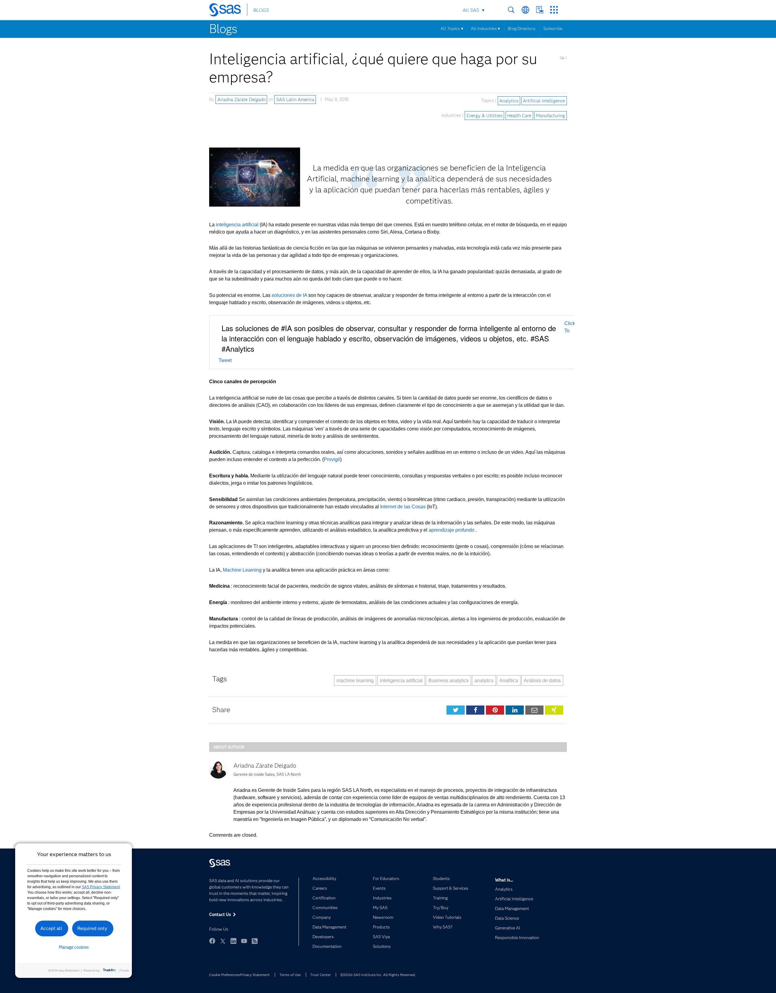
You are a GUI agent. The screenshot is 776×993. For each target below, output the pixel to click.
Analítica (508, 680)
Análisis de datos (542, 680)
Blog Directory (521, 28)
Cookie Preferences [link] (224, 974)
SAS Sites (554, 10)
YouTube (244, 941)
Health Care (519, 115)
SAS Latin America (295, 99)
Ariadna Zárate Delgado (241, 99)
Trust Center (320, 974)
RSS (255, 941)
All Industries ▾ (485, 28)
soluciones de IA (289, 295)
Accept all (51, 928)
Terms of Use (290, 974)
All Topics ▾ (451, 28)
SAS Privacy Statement (101, 887)
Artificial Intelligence (544, 100)
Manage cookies (74, 947)
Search (511, 10)
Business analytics (448, 680)
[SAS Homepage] (228, 11)
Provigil (332, 459)
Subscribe (552, 28)
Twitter (223, 941)
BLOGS (261, 10)
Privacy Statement (255, 974)
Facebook (212, 941)
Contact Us (540, 10)
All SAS (471, 10)
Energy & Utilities (485, 115)
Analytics (508, 100)
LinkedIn (233, 941)
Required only (92, 928)
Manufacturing (550, 115)
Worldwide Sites (525, 10)
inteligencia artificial (237, 224)
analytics (483, 680)
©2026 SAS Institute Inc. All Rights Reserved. (378, 974)
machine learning (355, 680)
